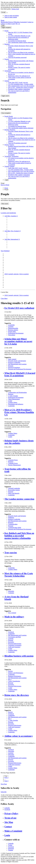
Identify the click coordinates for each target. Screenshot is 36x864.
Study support (12, 359)
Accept (3, 12)
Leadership (11, 325)
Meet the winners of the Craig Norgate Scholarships (18, 574)
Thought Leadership (14, 488)
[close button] (7, 12)
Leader (10, 401)
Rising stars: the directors (16, 695)
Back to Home (5, 185)
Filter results (4, 203)
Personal (10, 366)
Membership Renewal (7, 22)
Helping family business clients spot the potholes (19, 441)
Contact (8, 826)
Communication (12, 524)
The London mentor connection (19, 499)
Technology (7, 71)
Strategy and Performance (15, 673)
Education (11, 591)
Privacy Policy (11, 813)
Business (7, 44)
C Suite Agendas (13, 396)
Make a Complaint (13, 831)
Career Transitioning (14, 681)
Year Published (5, 251)
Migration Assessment (20, 22)
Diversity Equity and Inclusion (17, 361)
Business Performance (14, 676)
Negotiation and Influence (15, 404)
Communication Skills (14, 527)
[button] (6, 27)
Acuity (13, 23)
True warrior (10, 552)
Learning (10, 326)
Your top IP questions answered (17, 57)
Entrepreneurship (13, 328)
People (6, 31)
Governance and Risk (14, 637)
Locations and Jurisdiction (8, 213)
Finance (6, 59)
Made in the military (14, 616)
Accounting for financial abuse (17, 41)
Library (3, 23)
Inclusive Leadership (14, 362)
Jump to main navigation (11, 15)
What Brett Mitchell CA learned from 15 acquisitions (19, 374)
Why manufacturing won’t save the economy (21, 86)
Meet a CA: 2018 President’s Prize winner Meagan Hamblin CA (19, 412)
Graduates (11, 593)
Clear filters (4, 298)
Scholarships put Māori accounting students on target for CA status (18, 341)
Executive (11, 642)
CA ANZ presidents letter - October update (20, 84)
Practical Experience (14, 367)
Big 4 (9, 679)
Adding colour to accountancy (18, 736)
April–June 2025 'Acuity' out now (18, 82)
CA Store (8, 23)
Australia (10, 638)
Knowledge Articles (14, 490)
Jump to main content (10, 17)
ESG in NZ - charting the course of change (20, 87)
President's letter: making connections (19, 89)
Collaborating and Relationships (17, 392)
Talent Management (14, 399)
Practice (10, 671)
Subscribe (3, 792)
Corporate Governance (14, 645)
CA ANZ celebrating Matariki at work (19, 36)
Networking (11, 335)
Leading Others (12, 402)
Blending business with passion (18, 656)
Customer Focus (13, 460)
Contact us (30, 22)
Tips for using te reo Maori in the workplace (21, 52)
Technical (11, 632)
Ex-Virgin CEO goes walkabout (19, 308)
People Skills (12, 331)
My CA (18, 23)
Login (2, 25)
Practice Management (14, 465)
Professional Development (15, 333)
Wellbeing (11, 517)
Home (2, 20)
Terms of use (15, 9)
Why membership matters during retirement (20, 42)
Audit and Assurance (14, 647)
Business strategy (13, 330)
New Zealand (12, 613)
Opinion (6, 81)
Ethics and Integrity (13, 493)
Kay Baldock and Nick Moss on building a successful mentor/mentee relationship (19, 535)
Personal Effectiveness (14, 643)
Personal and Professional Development (19, 369)
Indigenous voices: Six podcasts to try (19, 76)
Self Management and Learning (17, 364)
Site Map (8, 822)
